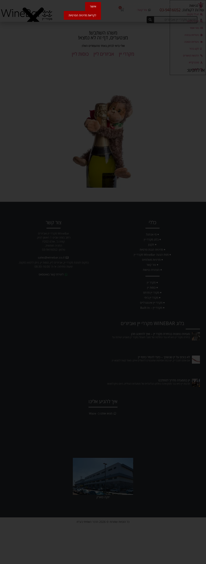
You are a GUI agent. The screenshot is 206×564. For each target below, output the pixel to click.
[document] (103, 282)
